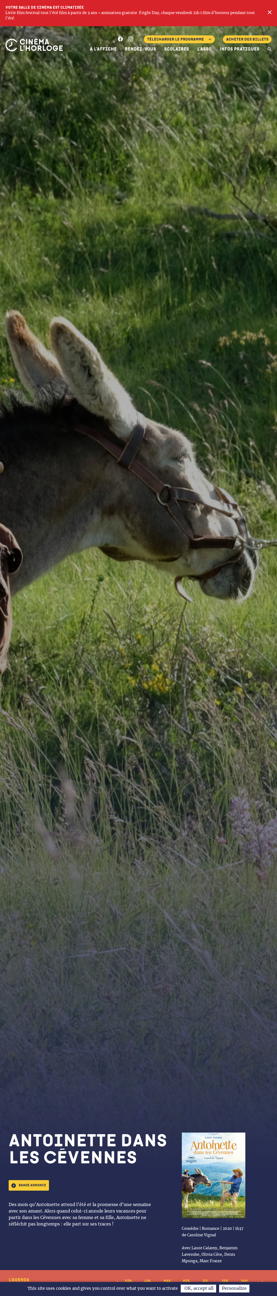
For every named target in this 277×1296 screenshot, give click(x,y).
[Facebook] (120, 39)
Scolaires (176, 49)
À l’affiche (103, 49)
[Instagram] (130, 39)
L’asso (204, 49)
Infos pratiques (239, 49)
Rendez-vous (140, 49)
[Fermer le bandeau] (270, 13)
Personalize (234, 1288)
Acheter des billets (247, 39)
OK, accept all (198, 1288)
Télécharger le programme (175, 39)
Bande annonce (32, 1185)
